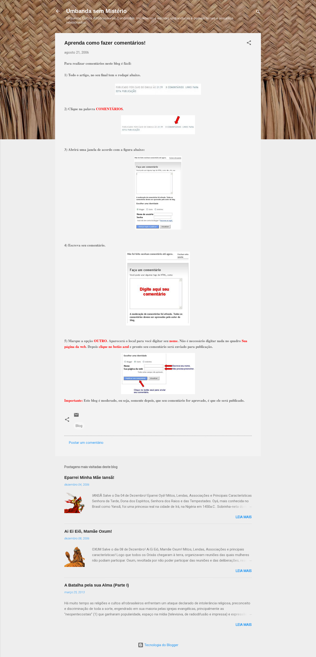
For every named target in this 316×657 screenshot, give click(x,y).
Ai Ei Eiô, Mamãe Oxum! (88, 531)
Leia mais (244, 517)
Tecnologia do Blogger (160, 645)
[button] (249, 43)
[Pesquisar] (258, 13)
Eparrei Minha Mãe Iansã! (89, 477)
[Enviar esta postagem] (76, 416)
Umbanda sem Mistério (96, 11)
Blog (79, 426)
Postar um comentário (86, 443)
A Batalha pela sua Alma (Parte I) (96, 585)
